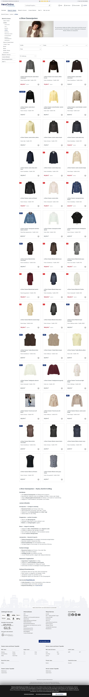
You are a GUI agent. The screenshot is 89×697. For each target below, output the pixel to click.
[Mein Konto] (67, 5)
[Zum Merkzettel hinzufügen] (38, 84)
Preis (21, 49)
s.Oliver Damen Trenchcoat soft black (28, 411)
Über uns (48, 620)
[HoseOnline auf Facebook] (72, 615)
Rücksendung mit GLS (28, 629)
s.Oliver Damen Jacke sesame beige (76, 167)
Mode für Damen (6, 18)
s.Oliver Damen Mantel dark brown (53, 259)
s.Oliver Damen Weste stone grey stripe (52, 472)
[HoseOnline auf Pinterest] (76, 615)
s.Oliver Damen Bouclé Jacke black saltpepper (29, 77)
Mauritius (6, 28)
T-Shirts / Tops (6, 44)
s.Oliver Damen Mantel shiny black (53, 319)
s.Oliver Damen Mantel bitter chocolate (27, 259)
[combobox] (36, 5)
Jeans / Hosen (6, 20)
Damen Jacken (5, 668)
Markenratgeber (49, 623)
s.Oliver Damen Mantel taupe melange (74, 320)
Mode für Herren (6, 54)
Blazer (4, 48)
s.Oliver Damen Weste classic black (53, 441)
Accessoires (6, 52)
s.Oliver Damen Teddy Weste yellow (76, 350)
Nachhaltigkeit (27, 631)
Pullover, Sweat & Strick (8, 42)
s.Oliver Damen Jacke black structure (27, 107)
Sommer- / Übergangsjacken (8, 38)
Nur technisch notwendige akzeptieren (43, 694)
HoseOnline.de (30, 580)
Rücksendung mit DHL (28, 628)
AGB (24, 614)
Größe (21, 45)
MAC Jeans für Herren (50, 649)
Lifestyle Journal (49, 625)
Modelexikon (48, 628)
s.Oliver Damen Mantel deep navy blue (52, 290)
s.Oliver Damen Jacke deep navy (52, 167)
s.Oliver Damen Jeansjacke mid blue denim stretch (29, 229)
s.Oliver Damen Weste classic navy (76, 441)
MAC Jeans (3, 649)
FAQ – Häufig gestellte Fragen (52, 615)
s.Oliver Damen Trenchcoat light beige (75, 381)
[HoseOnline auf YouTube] (79, 615)
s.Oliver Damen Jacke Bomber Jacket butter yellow (53, 107)
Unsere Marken (6, 57)
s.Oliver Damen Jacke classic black (53, 137)
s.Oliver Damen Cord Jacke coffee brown (53, 77)
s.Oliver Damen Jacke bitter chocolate (74, 77)
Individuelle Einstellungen (29, 694)
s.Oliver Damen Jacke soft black (28, 198)
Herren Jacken (50, 668)
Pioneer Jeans (49, 660)
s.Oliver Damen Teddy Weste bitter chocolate (29, 350)
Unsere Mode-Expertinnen (51, 622)
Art (67, 45)
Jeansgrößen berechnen (51, 627)
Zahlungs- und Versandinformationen (31, 617)
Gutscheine (48, 618)
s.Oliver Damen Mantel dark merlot (29, 289)
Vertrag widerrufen (45, 641)
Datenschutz (26, 618)
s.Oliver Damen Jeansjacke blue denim (75, 199)
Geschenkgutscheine (7, 59)
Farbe (44, 45)
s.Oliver (6, 30)
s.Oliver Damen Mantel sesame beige (29, 319)
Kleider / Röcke (6, 50)
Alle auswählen (59, 694)
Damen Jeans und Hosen (7, 646)
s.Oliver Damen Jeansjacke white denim (52, 229)
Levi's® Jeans (71, 649)
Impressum (26, 615)
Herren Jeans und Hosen (52, 646)
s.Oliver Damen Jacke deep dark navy (28, 168)
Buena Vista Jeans (5, 660)
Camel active (7, 24)
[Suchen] (49, 5)
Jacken (5, 22)
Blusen (4, 46)
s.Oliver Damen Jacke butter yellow (29, 137)
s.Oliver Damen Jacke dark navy (75, 137)
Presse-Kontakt (49, 617)
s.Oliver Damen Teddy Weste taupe (53, 350)
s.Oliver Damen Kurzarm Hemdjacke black (76, 229)
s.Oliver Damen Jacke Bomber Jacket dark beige (77, 107)
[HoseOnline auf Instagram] (69, 615)
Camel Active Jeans (72, 660)
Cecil (6, 26)
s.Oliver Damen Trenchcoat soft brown (52, 411)
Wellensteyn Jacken (8, 33)
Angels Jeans (26, 649)
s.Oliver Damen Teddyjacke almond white (29, 381)
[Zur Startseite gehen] (8, 5)
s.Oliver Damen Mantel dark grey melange (75, 259)
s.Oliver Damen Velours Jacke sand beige (76, 411)
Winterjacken (7, 40)
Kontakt (47, 614)
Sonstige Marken (8, 35)
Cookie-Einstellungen (28, 633)
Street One (7, 31)
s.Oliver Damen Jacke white (51, 198)
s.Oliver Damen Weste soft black (28, 471)
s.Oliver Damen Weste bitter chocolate (27, 442)
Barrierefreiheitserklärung (29, 623)
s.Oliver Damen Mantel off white (75, 289)
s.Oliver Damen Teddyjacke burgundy (53, 380)
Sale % (3, 61)
